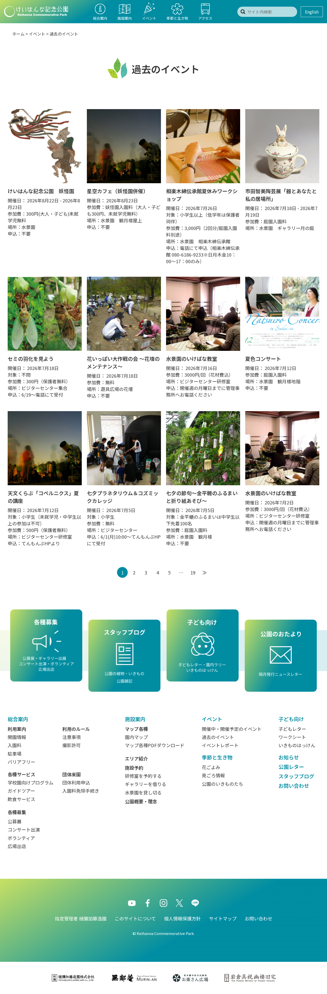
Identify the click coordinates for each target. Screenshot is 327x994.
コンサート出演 (24, 829)
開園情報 (17, 737)
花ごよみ (211, 767)
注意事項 (71, 737)
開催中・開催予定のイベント (232, 728)
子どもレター (292, 728)
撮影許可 (71, 745)
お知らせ (288, 757)
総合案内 (18, 719)
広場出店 (17, 846)
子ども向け (291, 719)
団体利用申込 (76, 782)
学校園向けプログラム (30, 782)
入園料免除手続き (80, 790)
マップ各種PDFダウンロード (154, 745)
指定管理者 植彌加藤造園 (81, 918)
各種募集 (17, 812)
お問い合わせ (293, 785)
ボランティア (21, 838)
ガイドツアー (21, 790)
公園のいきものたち (222, 783)
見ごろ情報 (213, 775)
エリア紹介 (136, 758)
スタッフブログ (296, 776)
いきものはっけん (296, 745)
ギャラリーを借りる (145, 784)
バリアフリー (21, 761)
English (312, 12)
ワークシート (292, 737)
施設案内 (135, 719)
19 (192, 572)
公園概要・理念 (141, 801)
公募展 (14, 821)
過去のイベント (64, 34)
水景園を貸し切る (143, 792)
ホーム (18, 34)
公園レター (291, 766)
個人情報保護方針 (182, 918)
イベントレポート (220, 745)
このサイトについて (135, 918)
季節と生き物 (217, 757)
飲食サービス (21, 799)
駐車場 (14, 753)
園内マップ (136, 737)
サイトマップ (223, 918)
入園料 (14, 745)
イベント (37, 34)
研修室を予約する (143, 775)
